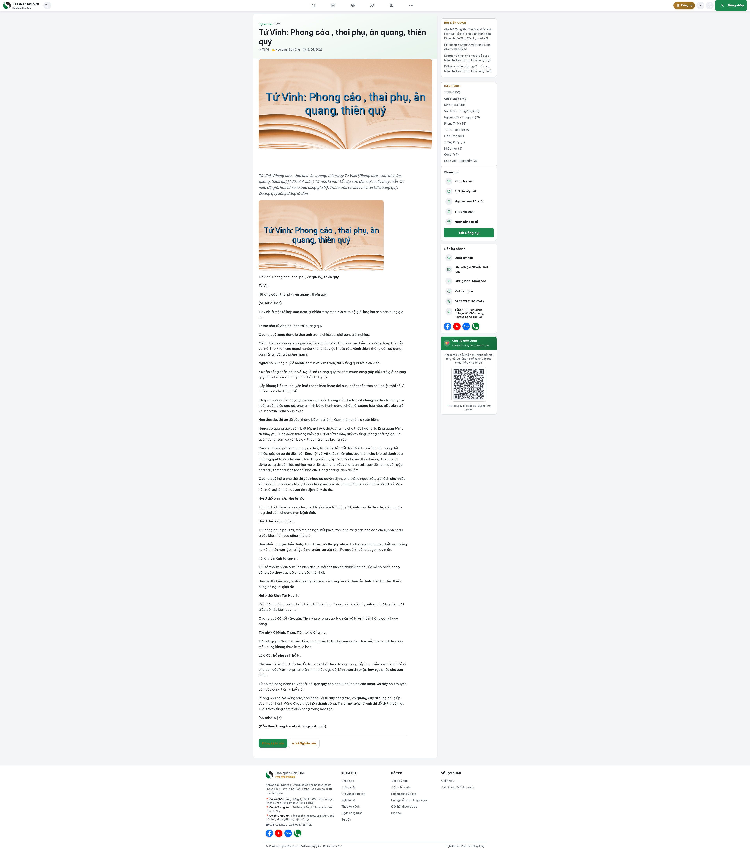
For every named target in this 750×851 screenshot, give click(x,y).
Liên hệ (396, 813)
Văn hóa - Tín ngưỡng (461, 111)
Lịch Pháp (454, 136)
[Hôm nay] (333, 5)
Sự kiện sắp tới (465, 191)
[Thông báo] (710, 5)
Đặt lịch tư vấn (401, 787)
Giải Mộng (455, 98)
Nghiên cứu (265, 24)
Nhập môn (453, 148)
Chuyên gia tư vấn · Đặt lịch (471, 269)
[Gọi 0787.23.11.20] (475, 326)
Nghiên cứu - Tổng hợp (462, 117)
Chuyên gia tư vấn (353, 793)
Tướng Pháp (454, 142)
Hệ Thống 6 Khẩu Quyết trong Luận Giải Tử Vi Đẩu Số (467, 47)
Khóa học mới (464, 181)
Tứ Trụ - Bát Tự (457, 130)
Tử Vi (452, 92)
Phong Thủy (455, 123)
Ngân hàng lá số (466, 222)
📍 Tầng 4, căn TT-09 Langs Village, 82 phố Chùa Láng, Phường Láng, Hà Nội (299, 801)
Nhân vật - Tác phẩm (460, 161)
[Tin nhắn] (700, 5)
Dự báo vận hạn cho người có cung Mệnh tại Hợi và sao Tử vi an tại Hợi (467, 58)
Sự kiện (346, 819)
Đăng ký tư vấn (273, 743)
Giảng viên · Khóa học (470, 281)
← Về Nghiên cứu (304, 743)
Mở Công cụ (469, 233)
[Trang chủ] (313, 5)
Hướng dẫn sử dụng (403, 793)
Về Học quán (464, 291)
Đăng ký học (464, 258)
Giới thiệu (447, 781)
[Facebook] (447, 326)
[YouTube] (457, 326)
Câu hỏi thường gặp (404, 806)
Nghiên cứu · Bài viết (469, 201)
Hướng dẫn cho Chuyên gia (409, 800)
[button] (46, 5)
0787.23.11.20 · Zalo (469, 301)
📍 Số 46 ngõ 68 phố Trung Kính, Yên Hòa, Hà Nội (299, 809)
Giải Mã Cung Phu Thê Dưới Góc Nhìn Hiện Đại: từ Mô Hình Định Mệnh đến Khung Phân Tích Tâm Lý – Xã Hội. (468, 34)
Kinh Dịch (454, 105)
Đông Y (451, 154)
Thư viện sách (464, 211)
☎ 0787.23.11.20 (276, 824)
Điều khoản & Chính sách (457, 787)
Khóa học (347, 781)
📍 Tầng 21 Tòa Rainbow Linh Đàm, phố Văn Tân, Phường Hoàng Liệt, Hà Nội (300, 817)
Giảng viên (348, 787)
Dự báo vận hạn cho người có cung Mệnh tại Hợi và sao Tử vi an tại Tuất (468, 69)
